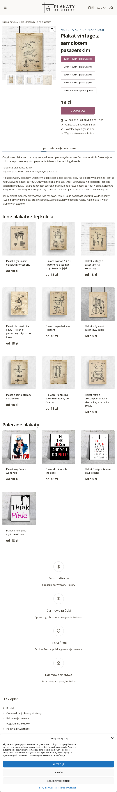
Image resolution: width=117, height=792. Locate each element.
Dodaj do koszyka (77, 111)
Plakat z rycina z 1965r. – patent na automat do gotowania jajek (58, 264)
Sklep (21, 21)
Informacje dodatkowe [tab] (63, 148)
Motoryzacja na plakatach (38, 21)
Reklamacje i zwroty (17, 718)
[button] (112, 738)
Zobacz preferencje (58, 780)
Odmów (58, 772)
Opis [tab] (43, 148)
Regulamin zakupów (18, 723)
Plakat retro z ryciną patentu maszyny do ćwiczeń (57, 398)
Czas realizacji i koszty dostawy (24, 713)
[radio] (78, 59)
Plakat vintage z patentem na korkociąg (94, 264)
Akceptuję (58, 764)
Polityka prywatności (48, 788)
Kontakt (11, 708)
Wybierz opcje (14, 280)
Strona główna (9, 21)
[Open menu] (5, 7)
